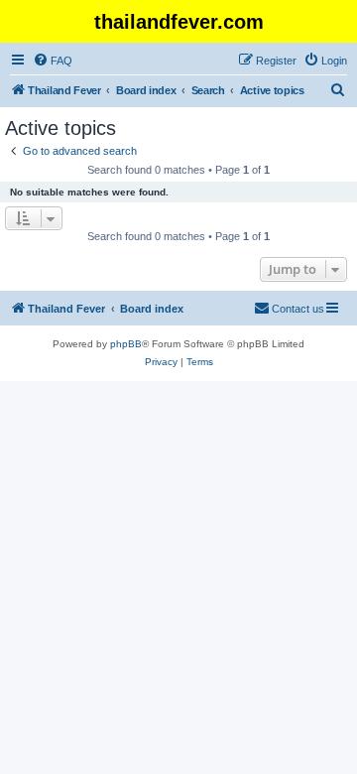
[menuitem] (52, 60)
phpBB (126, 343)
